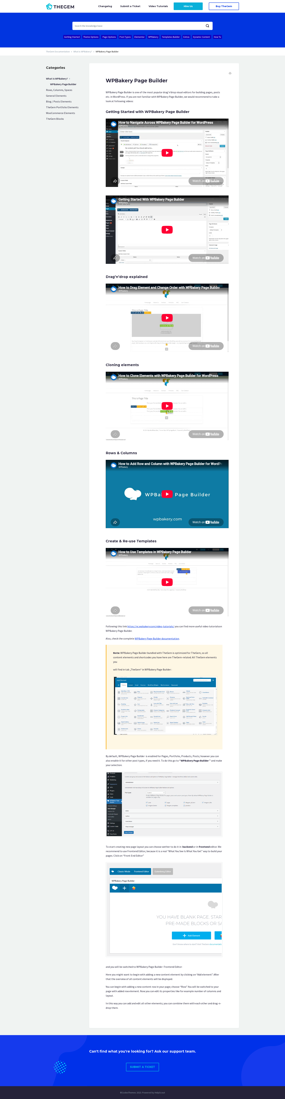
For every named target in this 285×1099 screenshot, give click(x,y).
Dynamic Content (201, 36)
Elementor (139, 36)
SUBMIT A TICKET (142, 1067)
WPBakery (153, 36)
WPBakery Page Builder (63, 84)
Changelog (105, 6)
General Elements (56, 95)
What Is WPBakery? (82, 51)
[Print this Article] (230, 74)
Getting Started (72, 36)
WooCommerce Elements (60, 113)
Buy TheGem (224, 6)
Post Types (125, 36)
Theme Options (90, 36)
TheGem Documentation (58, 51)
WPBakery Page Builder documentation (157, 638)
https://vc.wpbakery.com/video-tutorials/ (150, 626)
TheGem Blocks (55, 118)
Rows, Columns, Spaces (59, 90)
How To (217, 36)
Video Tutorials (158, 6)
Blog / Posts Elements (59, 101)
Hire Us (188, 6)
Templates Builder (171, 36)
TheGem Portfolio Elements (62, 107)
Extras (186, 36)
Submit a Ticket (130, 6)
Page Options (109, 36)
